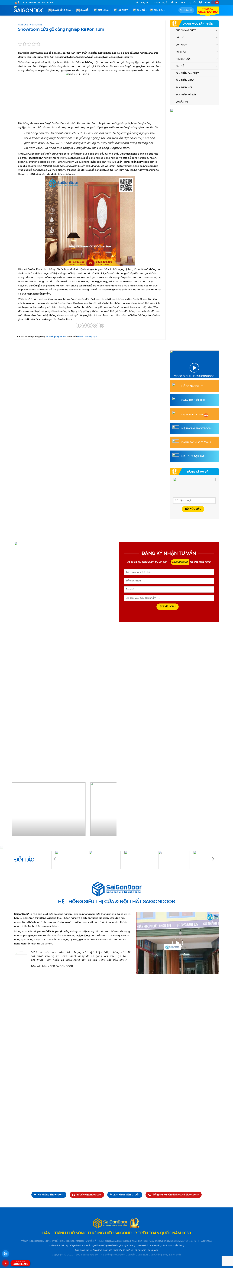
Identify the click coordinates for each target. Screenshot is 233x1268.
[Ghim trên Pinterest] (95, 325)
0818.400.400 (20, 1263)
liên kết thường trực (87, 336)
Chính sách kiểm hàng (172, 1245)
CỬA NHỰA (103, 10)
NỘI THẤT (123, 10)
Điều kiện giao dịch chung (122, 1245)
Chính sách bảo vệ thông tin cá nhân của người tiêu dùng (78, 1245)
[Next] (110, 810)
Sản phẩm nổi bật (186, 94)
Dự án (165, 2)
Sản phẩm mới (184, 87)
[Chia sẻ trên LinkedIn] (101, 325)
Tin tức (174, 2)
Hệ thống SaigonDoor (30, 25)
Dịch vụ (156, 2)
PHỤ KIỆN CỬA (183, 59)
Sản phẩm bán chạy (187, 73)
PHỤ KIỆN (158, 10)
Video (183, 2)
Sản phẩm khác (185, 80)
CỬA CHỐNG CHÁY (61, 10)
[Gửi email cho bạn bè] (90, 325)
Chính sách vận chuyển (146, 1250)
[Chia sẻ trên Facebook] (78, 325)
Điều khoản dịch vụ (123, 1250)
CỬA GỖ (84, 10)
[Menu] (170, 10)
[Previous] (18, 810)
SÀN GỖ (141, 10)
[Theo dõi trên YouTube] (217, 2)
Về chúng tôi (142, 2)
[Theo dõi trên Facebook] (213, 2)
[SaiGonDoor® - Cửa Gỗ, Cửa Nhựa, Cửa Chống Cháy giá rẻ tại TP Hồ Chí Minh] (30, 10)
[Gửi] (191, 10)
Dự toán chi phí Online (199, 2)
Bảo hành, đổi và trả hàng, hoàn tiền (93, 1250)
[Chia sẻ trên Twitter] (84, 325)
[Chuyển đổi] (217, 30)
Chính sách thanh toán (148, 1245)
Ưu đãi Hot (182, 102)
